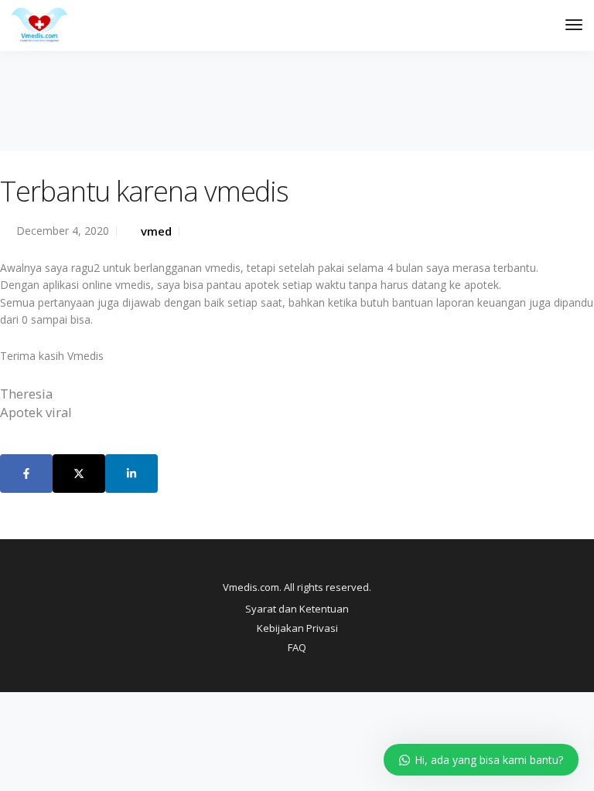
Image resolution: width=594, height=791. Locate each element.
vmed (156, 231)
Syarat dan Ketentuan (297, 609)
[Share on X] (79, 473)
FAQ (297, 647)
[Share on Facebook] (26, 473)
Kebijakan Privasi (297, 628)
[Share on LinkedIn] (131, 473)
